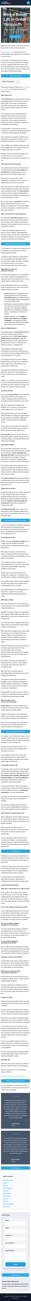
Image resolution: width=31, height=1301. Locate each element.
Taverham (6, 1190)
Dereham (5, 1198)
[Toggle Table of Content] (17, 81)
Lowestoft (15, 1076)
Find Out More (15, 851)
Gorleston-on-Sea (6, 1076)
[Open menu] (28, 2)
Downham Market (8, 1204)
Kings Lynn (6, 1206)
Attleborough (6, 1196)
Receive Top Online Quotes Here (15, 731)
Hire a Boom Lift (7, 52)
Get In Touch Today (15, 76)
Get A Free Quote (15, 1168)
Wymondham (7, 1193)
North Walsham (7, 1188)
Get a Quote (14, 36)
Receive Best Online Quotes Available (15, 243)
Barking (20, 1076)
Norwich (5, 1185)
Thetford (5, 1201)
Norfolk (5, 1182)
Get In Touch (15, 1275)
